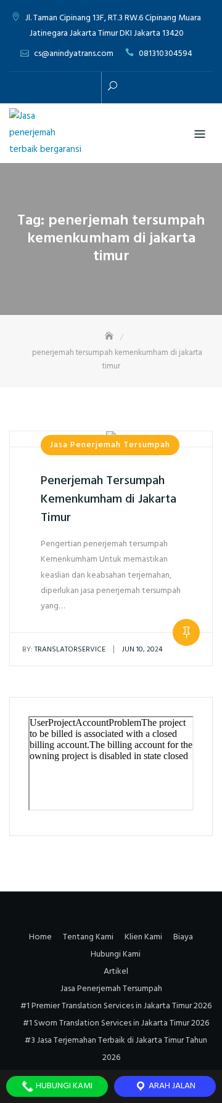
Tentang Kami (88, 937)
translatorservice (63, 649)
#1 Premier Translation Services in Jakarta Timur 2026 (116, 1006)
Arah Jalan (171, 1086)
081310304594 (165, 54)
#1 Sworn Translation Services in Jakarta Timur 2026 (116, 1023)
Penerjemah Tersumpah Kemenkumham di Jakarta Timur (108, 499)
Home (40, 937)
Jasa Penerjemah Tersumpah (110, 445)
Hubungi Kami (116, 954)
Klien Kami (143, 937)
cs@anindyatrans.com (73, 54)
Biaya (183, 937)
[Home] (110, 336)
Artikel (116, 972)
